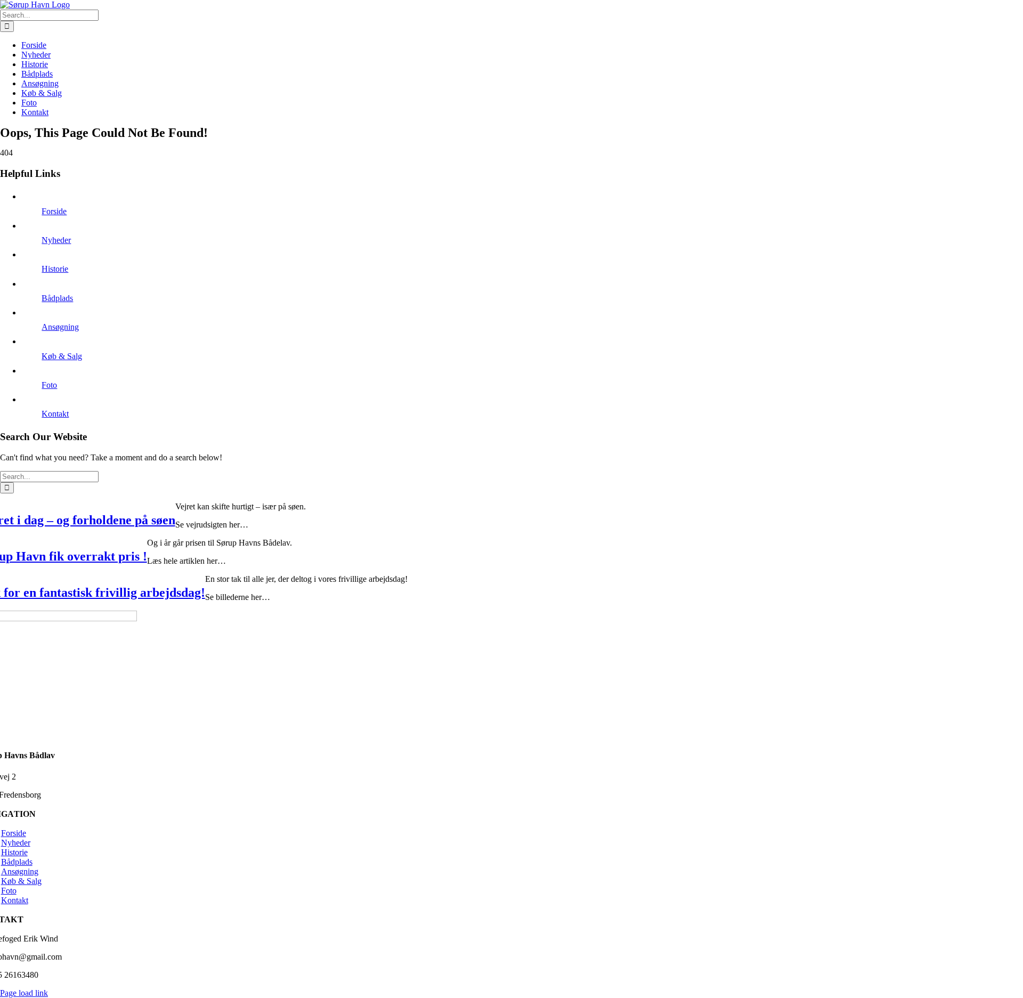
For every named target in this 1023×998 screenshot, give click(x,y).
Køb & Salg (62, 356)
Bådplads (57, 298)
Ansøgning (60, 326)
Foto (49, 385)
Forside (54, 211)
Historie (55, 268)
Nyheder (56, 240)
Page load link (24, 992)
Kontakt (55, 413)
